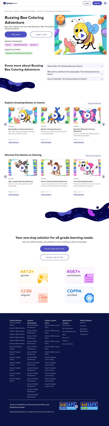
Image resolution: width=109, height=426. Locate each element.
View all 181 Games (93, 156)
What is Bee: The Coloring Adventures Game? (64, 66)
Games (16, 11)
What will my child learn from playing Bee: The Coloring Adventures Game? (73, 73)
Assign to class (41, 34)
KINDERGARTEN (20, 45)
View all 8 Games (94, 103)
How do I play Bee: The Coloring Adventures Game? (67, 79)
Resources (8, 11)
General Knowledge (28, 11)
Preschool (40, 11)
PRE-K (8, 45)
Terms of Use (15, 405)
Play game (16, 34)
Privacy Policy (27, 405)
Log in (87, 3)
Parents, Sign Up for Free (54, 249)
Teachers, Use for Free (54, 257)
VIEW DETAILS (13, 142)
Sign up (97, 3)
